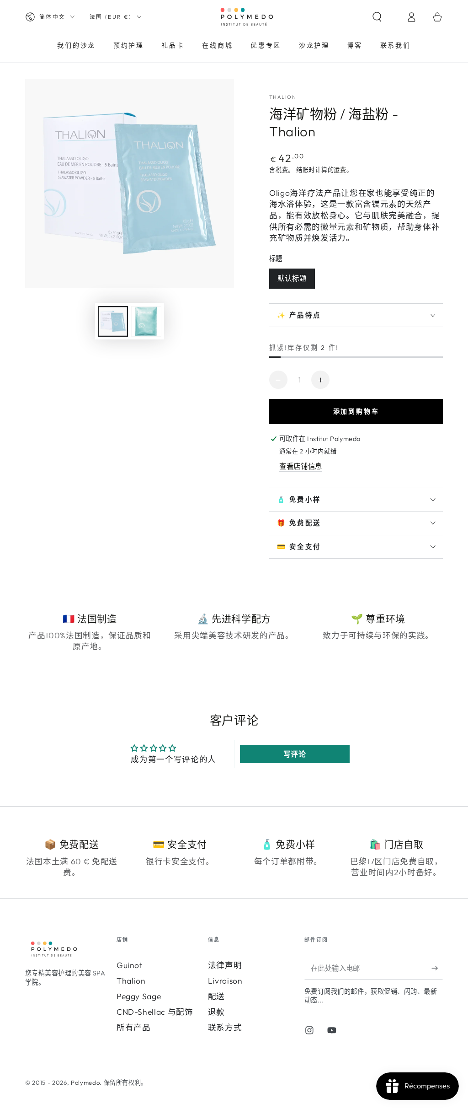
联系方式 (225, 1027)
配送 (216, 996)
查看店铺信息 (300, 466)
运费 (340, 169)
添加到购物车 (356, 411)
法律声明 (225, 965)
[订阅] (437, 968)
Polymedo (85, 1082)
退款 (216, 1012)
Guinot (130, 965)
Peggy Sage (139, 996)
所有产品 (134, 1027)
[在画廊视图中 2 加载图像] (146, 321)
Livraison (225, 980)
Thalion (131, 980)
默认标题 (292, 278)
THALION (282, 97)
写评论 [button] (294, 754)
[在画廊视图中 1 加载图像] (113, 321)
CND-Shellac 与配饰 (155, 1012)
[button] (385, 17)
